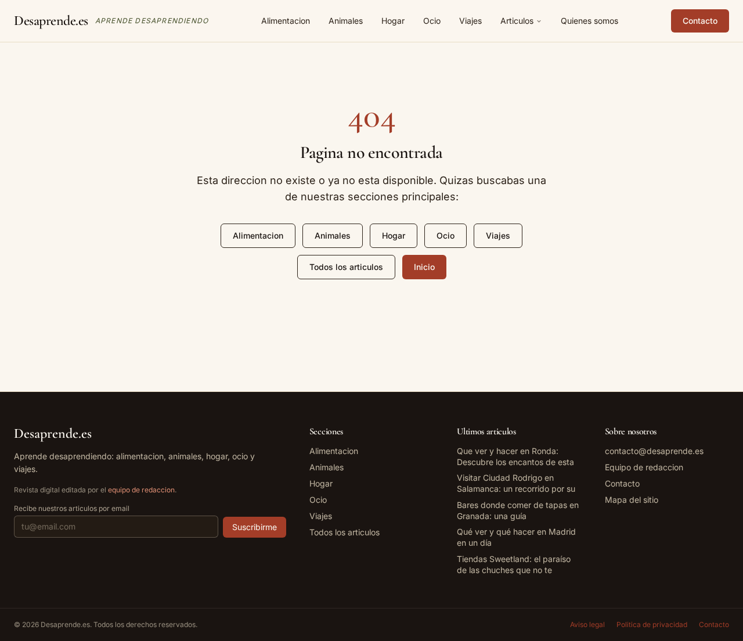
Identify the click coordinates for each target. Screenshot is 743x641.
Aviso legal (587, 624)
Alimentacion (285, 21)
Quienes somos (589, 21)
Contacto (700, 21)
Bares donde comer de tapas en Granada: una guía (518, 510)
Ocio (432, 21)
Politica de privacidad (651, 624)
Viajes (470, 21)
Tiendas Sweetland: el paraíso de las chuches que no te (514, 564)
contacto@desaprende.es (654, 451)
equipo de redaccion (141, 489)
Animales (346, 21)
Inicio (424, 267)
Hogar (393, 21)
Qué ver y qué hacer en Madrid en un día (516, 537)
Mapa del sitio (631, 500)
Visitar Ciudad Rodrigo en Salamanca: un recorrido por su (516, 483)
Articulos (516, 21)
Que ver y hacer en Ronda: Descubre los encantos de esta (515, 456)
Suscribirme (254, 527)
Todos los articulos (346, 267)
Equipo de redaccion (644, 467)
